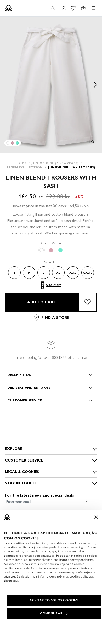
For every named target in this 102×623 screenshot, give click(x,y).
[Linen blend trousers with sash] (7, 143)
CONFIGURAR (51, 613)
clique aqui (11, 580)
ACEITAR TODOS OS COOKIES (54, 600)
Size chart (53, 285)
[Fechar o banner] (96, 517)
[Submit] (86, 501)
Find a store (55, 317)
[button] (51, 85)
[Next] (95, 85)
